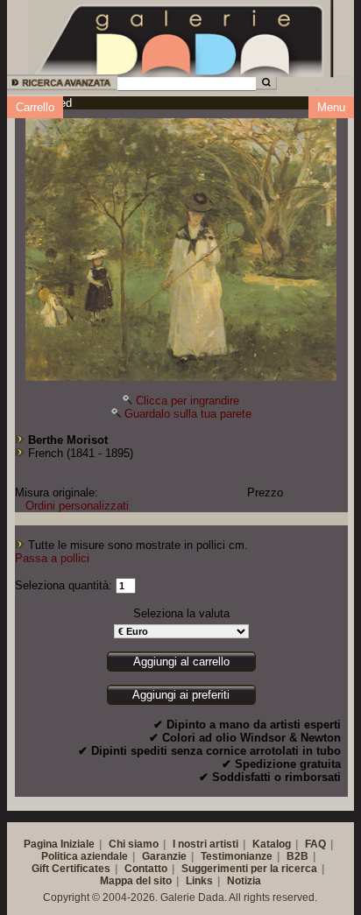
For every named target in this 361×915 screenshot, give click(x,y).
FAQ (315, 844)
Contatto (145, 868)
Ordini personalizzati (77, 505)
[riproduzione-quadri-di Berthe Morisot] (180, 245)
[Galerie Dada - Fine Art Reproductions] (180, 37)
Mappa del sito (136, 881)
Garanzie (164, 856)
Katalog (271, 844)
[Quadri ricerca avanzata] (61, 85)
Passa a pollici (52, 558)
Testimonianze (237, 856)
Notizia (244, 881)
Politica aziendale (84, 856)
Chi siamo (134, 844)
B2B (297, 856)
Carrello (35, 107)
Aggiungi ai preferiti (181, 694)
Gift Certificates (71, 868)
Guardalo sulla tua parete (187, 413)
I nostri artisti (205, 844)
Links (199, 881)
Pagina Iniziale (59, 844)
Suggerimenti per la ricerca (249, 868)
